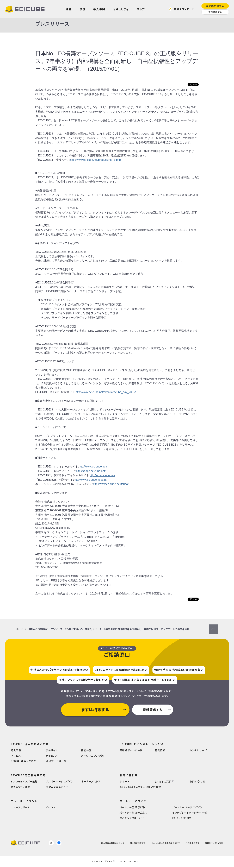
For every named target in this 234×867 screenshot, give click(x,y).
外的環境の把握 (192, 842)
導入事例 (99, 9)
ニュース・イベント (24, 801)
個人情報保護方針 (138, 842)
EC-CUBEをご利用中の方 (28, 775)
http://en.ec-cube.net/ (102, 475)
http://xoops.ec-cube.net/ (91, 471)
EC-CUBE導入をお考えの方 (30, 744)
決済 (82, 9)
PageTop (213, 626)
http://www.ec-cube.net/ (93, 466)
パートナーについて (133, 801)
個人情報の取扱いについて (112, 842)
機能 (69, 9)
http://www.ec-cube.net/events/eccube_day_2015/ (106, 392)
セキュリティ (121, 9)
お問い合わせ (129, 775)
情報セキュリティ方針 (214, 842)
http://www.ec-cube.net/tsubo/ (110, 484)
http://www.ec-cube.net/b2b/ (90, 479)
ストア (141, 9)
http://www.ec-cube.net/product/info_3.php (95, 159)
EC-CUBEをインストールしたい (141, 744)
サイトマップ (97, 861)
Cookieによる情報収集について (165, 842)
